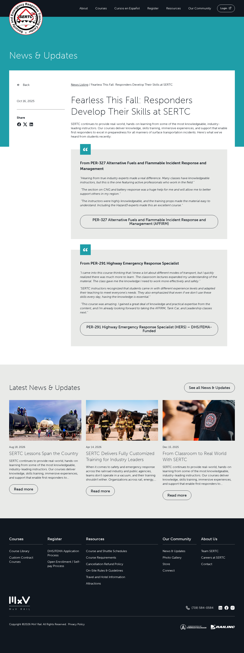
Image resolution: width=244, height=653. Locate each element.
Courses (101, 8)
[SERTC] (26, 18)
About (83, 8)
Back (26, 84)
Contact (206, 564)
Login (223, 8)
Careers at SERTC (213, 557)
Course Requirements (101, 557)
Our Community (199, 8)
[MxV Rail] (19, 603)
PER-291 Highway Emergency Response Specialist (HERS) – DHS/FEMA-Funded (149, 329)
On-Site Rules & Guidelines (104, 570)
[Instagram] (232, 607)
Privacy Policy (76, 624)
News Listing (79, 84)
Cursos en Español (127, 8)
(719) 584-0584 (203, 608)
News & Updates (174, 551)
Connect (169, 570)
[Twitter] (25, 124)
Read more (23, 489)
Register (153, 8)
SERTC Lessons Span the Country (43, 453)
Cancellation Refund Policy (104, 564)
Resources (173, 8)
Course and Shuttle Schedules (106, 551)
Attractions (93, 583)
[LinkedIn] (31, 124)
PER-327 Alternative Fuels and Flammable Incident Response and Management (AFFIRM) (149, 221)
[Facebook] (19, 124)
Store (166, 564)
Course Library (19, 551)
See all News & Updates (209, 387)
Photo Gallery (172, 557)
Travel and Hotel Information (105, 577)
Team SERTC (210, 551)
